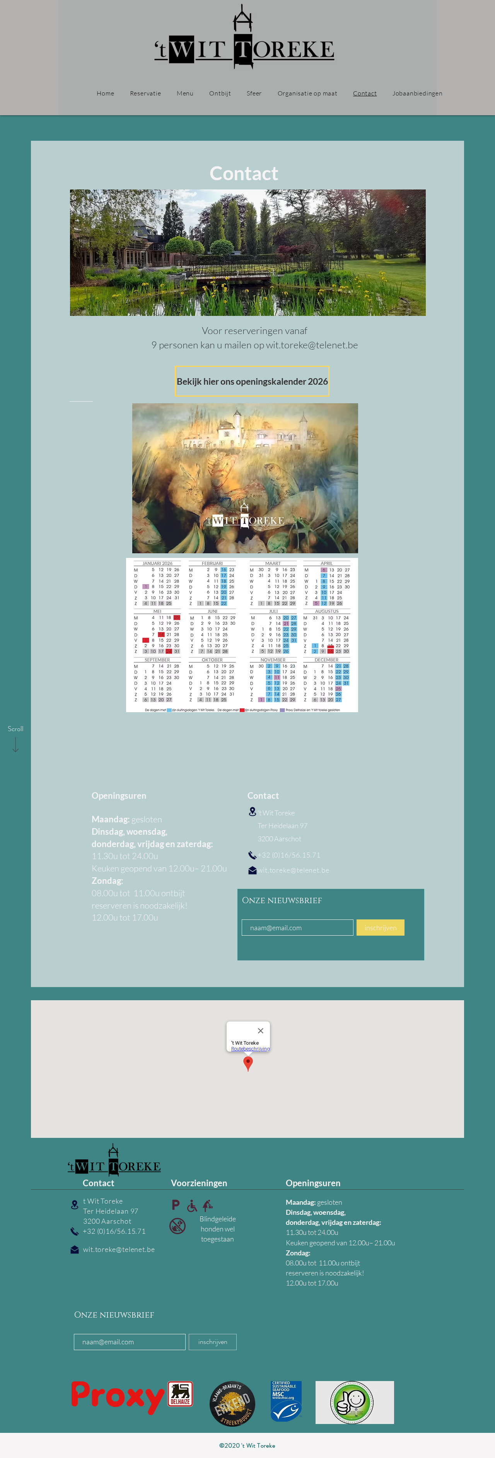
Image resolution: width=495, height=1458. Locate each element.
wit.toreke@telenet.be (293, 870)
